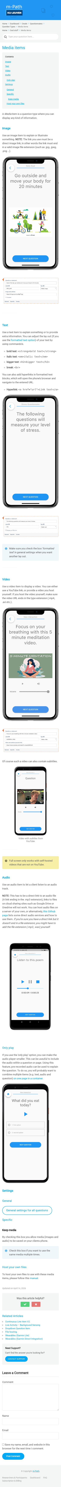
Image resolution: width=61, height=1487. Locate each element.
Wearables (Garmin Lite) (17, 1335)
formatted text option (23, 340)
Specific (10, 94)
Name (5, 1415)
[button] (25, 1304)
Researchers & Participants (14, 1477)
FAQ (45, 1477)
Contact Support (16, 1359)
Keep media (13, 99)
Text (7, 66)
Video (7, 70)
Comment (7, 1382)
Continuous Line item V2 (17, 1321)
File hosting (11, 1332)
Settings (9, 84)
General (10, 89)
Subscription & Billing (11, 1481)
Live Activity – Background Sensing (22, 1325)
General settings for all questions (27, 1210)
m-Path (36, 1471)
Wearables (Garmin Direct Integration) (24, 1338)
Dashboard (35, 1477)
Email (5, 1430)
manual (34, 1278)
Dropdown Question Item (17, 1328)
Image (8, 62)
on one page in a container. (28, 1078)
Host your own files (15, 103)
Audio (8, 75)
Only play (11, 80)
